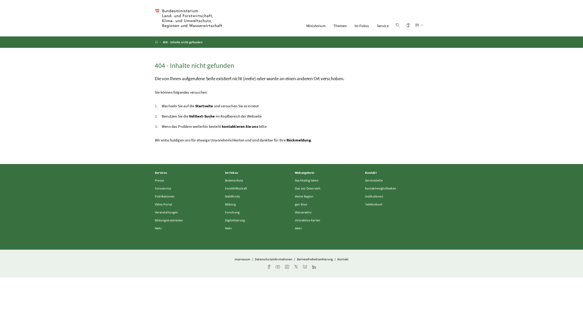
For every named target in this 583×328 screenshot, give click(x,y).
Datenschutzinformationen (274, 259)
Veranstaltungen (166, 212)
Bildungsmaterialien (169, 220)
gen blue (301, 204)
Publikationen (164, 196)
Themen (340, 25)
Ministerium (316, 25)
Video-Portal (163, 204)
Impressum (243, 259)
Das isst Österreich (307, 188)
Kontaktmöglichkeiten (380, 188)
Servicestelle (374, 180)
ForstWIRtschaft (236, 188)
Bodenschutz (234, 180)
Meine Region (304, 196)
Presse (159, 180)
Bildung (230, 204)
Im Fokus (362, 25)
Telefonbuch (374, 204)
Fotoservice (163, 188)
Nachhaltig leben (307, 180)
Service (383, 25)
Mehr (158, 228)
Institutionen (374, 196)
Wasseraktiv (303, 212)
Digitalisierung (235, 220)
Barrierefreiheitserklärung (315, 259)
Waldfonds (232, 196)
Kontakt (342, 259)
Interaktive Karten (307, 220)
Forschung (232, 212)
